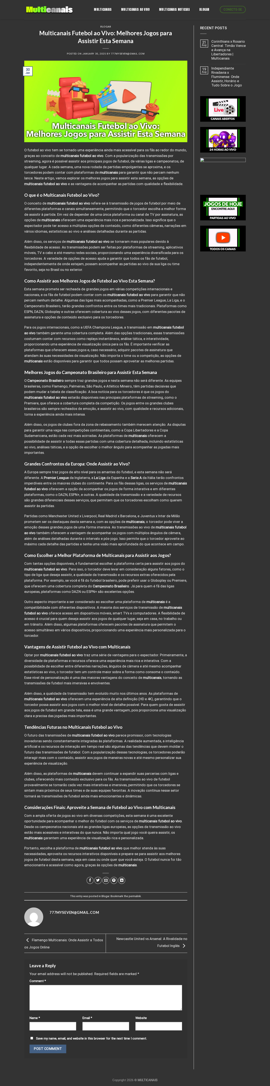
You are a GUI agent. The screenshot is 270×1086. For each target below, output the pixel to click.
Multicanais (103, 9)
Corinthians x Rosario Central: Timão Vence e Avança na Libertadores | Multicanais (228, 50)
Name (35, 1018)
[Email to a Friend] (105, 880)
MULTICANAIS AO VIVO (135, 9)
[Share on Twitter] (97, 880)
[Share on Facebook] (90, 880)
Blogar (105, 26)
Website (141, 1018)
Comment (38, 981)
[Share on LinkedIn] (121, 880)
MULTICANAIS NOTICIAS (174, 9)
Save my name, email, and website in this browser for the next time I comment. (91, 1038)
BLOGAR (204, 9)
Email (87, 1018)
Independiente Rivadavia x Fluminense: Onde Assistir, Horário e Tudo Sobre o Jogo (226, 76)
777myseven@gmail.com (128, 53)
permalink (135, 896)
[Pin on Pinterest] (113, 880)
